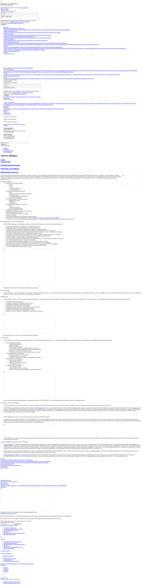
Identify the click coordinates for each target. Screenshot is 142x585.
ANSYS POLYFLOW (38, 32)
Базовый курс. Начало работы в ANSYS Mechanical (13, 485)
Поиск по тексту (5, 142)
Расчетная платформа (9, 39)
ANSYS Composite (32, 29)
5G (62, 47)
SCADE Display (23, 37)
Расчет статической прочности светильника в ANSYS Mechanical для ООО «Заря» (38, 70)
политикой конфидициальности (15, 23)
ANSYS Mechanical (8, 29)
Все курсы (3, 487)
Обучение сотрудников (9, 78)
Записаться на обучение (35, 96)
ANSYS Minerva (41, 40)
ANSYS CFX (7, 32)
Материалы (18, 44)
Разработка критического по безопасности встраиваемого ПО (19, 36)
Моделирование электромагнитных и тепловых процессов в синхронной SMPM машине (44, 72)
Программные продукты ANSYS (9, 525)
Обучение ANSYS (5, 563)
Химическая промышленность (25, 49)
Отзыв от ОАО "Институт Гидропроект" (104, 74)
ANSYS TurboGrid (38, 43)
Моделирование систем (9, 44)
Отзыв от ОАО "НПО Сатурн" (86, 74)
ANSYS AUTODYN (42, 29)
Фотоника (34, 44)
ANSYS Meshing (8, 43)
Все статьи (6, 106)
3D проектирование (58, 44)
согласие (15, 20)
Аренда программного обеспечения (71, 78)
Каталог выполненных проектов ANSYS (53, 108)
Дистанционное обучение (55, 78)
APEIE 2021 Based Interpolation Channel (13, 103)
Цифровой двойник (20, 47)
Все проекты (70, 72)
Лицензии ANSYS (5, 551)
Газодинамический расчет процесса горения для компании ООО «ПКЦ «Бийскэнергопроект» (24, 462)
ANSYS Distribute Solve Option (11, 454)
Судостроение (14, 49)
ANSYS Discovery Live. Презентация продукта (41, 104)
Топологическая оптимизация (53, 47)
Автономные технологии (39, 47)
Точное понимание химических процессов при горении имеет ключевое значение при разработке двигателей (72, 103)
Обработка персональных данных (12, 581)
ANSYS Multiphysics (9, 40)
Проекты (6, 52)
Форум (5, 111)
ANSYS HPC (17, 40)
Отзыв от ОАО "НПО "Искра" (11, 74)
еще (69, 29)
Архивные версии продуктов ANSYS (13, 529)
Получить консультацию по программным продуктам (84, 44)
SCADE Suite (15, 37)
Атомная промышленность (28, 48)
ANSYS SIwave (46, 35)
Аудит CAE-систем (44, 78)
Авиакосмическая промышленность (13, 48)
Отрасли (3, 539)
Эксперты (10, 124)
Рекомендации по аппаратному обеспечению (15, 108)
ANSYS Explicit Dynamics (53, 29)
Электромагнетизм (8, 33)
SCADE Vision (45, 37)
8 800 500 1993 (4, 7)
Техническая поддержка (33, 78)
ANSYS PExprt (38, 35)
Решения (6, 45)
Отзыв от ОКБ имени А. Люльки (38, 74)
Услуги (5, 77)
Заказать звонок (5, 9)
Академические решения (10, 527)
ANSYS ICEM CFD (17, 43)
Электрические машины (39, 49)
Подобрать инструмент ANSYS (9, 513)
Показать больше (67, 44)
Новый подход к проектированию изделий (18, 104)
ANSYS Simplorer (55, 217)
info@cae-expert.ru (23, 7)
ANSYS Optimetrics (8, 444)
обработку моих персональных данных (20, 21)
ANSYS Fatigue (64, 29)
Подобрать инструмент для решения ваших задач (16, 96)
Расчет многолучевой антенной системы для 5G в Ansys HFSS (16, 460)
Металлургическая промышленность (71, 48)
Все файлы (6, 110)
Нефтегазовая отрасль (96, 48)
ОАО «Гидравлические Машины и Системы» (58, 74)
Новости (6, 124)
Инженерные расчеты (21, 78)
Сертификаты (17, 124)
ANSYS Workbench (25, 40)
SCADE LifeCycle (37, 37)
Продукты (6, 27)
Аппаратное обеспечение (87, 78)
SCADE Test (30, 37)
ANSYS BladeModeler (48, 43)
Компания (3, 565)
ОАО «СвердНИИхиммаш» (10, 70)
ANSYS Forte (55, 32)
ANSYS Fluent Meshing (59, 43)
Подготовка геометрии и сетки (11, 41)
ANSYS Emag (22, 35)
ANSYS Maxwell (15, 35)
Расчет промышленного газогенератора (11, 465)
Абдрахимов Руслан (6, 480)
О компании (7, 112)
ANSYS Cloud (33, 40)
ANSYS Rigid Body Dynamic (20, 29)
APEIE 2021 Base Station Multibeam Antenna (34, 103)
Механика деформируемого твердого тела (14, 28)
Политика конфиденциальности (12, 583)
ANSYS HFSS (7, 35)
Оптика (23, 44)
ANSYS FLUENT (14, 32)
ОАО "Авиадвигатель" (24, 74)
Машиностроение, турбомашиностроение (45, 48)
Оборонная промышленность (109, 48)
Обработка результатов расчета (45, 44)
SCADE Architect (8, 37)
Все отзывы (117, 74)
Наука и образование (85, 48)
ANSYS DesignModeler (27, 43)
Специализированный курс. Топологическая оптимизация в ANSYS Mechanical (46, 485)
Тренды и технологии (9, 47)
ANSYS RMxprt (30, 35)
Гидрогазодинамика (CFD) (10, 31)
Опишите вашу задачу (6, 16)
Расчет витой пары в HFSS (7, 464)
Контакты (6, 571)
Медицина (59, 48)
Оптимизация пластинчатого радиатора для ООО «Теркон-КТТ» (75, 70)
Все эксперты (4, 483)
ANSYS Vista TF (48, 32)
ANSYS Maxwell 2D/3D (46, 219)
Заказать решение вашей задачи (11, 51)
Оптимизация (28, 44)
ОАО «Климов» (74, 74)
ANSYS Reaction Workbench (26, 32)
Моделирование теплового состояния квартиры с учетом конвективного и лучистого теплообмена (26, 461)
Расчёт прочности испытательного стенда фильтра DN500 (18, 68)
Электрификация (29, 47)
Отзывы (23, 124)
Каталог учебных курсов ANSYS (34, 108)
